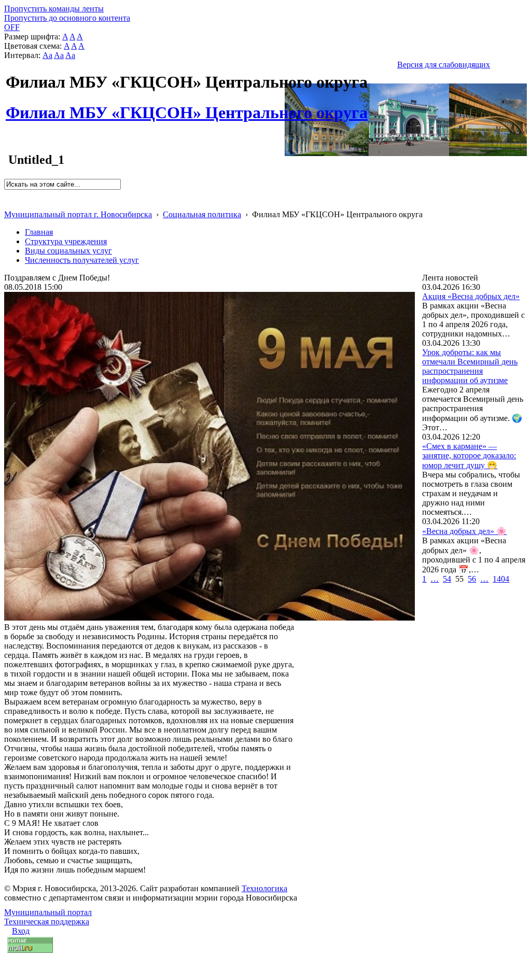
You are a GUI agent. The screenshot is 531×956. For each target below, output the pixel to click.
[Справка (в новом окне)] (8, 203)
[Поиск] (7, 194)
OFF (12, 27)
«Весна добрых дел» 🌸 (464, 531)
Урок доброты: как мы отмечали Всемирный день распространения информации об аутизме (470, 366)
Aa (47, 55)
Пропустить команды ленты (54, 8)
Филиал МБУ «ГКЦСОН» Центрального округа (187, 106)
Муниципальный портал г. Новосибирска (78, 214)
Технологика (264, 888)
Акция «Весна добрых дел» (471, 296)
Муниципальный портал (48, 912)
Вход (21, 930)
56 (472, 578)
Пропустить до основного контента (67, 17)
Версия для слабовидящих (443, 64)
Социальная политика (202, 214)
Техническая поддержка (46, 921)
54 (447, 578)
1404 (501, 578)
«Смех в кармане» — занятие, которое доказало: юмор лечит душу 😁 (469, 456)
